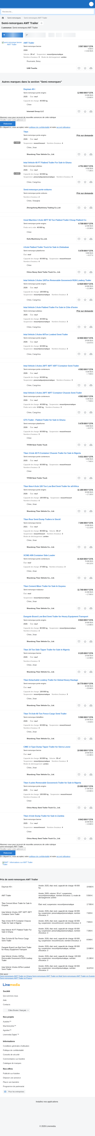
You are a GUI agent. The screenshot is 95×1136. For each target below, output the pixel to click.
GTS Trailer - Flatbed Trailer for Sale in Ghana (44, 420)
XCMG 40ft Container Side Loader (39, 555)
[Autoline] (2, 17)
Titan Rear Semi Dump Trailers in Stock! (42, 519)
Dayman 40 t (29, 89)
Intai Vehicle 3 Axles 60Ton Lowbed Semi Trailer (46, 334)
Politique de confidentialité (13, 1050)
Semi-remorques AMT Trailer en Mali (47, 976)
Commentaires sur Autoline (14, 1059)
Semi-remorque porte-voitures (38, 190)
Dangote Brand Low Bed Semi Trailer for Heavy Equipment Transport (56, 616)
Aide (5, 1000)
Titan (26, 132)
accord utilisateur (63, 127)
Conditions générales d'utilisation (16, 1046)
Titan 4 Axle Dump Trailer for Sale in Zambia (44, 816)
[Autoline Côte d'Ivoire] (16, 4)
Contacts (6, 1004)
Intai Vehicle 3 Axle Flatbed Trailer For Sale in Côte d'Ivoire (51, 307)
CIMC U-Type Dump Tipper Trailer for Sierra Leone (47, 747)
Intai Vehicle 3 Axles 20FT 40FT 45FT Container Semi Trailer (51, 366)
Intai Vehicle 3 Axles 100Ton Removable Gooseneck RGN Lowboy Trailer (57, 280)
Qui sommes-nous (10, 996)
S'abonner (7, 124)
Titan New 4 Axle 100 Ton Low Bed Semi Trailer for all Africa (51, 486)
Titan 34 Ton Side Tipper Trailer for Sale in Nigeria (47, 650)
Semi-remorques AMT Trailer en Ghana (16, 976)
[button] (91, 4)
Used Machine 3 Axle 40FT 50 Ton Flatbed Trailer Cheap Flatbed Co (55, 220)
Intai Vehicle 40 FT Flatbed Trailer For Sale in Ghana (47, 163)
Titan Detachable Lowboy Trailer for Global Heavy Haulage (51, 680)
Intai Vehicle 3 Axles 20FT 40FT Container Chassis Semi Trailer (53, 393)
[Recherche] (91, 11)
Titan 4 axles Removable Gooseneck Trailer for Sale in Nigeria (52, 783)
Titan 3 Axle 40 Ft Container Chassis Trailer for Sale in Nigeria (52, 453)
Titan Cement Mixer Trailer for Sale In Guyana (45, 586)
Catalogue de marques (12, 1063)
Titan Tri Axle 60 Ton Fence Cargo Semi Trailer (45, 714)
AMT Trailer (29, 43)
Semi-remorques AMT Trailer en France (16, 978)
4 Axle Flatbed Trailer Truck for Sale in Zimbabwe (46, 247)
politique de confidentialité (39, 127)
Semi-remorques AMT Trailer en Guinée (78, 976)
